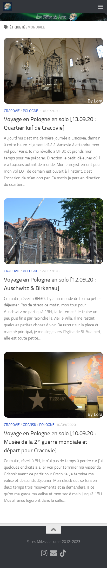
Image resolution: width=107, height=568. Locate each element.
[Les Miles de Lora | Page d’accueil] (9, 6)
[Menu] (100, 6)
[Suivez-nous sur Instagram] (44, 553)
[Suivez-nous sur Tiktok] (62, 553)
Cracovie (12, 111)
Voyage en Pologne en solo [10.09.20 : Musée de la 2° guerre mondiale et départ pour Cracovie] (50, 442)
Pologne (30, 111)
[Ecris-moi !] (53, 553)
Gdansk (29, 425)
